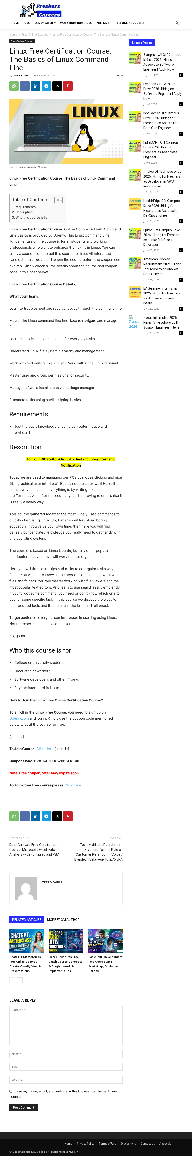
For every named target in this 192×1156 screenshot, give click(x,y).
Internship (103, 23)
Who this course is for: (32, 217)
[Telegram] (46, 86)
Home (15, 23)
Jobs (26, 23)
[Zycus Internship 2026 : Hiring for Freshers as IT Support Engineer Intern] (135, 322)
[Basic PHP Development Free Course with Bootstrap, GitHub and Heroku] (105, 941)
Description (24, 212)
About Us (165, 1143)
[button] (177, 23)
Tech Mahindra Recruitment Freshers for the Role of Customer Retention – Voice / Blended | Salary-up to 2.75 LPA (98, 852)
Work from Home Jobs (76, 23)
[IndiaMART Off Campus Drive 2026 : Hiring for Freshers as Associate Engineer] (135, 146)
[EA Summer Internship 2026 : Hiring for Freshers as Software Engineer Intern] (135, 292)
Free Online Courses (129, 23)
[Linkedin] (35, 86)
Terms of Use (107, 1143)
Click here (72, 785)
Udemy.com (19, 718)
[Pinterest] (68, 86)
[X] (57, 86)
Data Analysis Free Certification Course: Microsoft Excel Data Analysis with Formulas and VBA (34, 850)
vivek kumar (22, 75)
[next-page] (20, 980)
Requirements (25, 207)
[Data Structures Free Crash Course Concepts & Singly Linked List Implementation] (66, 941)
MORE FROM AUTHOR (63, 920)
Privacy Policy (85, 1143)
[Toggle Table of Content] (56, 200)
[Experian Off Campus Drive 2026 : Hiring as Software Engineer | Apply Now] (135, 87)
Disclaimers (128, 1143)
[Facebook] (25, 86)
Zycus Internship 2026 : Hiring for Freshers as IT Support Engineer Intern (161, 322)
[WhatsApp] (14, 86)
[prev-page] (12, 980)
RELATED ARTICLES (26, 920)
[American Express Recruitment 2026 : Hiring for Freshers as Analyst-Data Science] (135, 263)
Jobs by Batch (43, 23)
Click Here (45, 749)
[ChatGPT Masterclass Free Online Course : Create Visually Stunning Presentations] (26, 941)
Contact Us (148, 1143)
